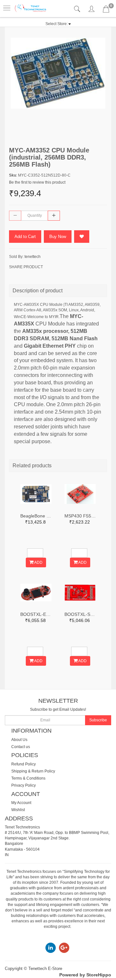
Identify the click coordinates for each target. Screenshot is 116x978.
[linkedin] (50, 947)
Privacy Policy (23, 785)
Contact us (20, 747)
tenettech (32, 256)
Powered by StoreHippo (85, 974)
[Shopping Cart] (106, 10)
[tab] (78, 9)
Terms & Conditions (28, 778)
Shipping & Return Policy (33, 771)
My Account (21, 802)
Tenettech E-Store (45, 968)
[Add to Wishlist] (81, 236)
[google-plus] (64, 947)
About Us (19, 739)
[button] (58, 24)
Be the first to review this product (37, 182)
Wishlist (18, 810)
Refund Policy (23, 764)
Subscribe (98, 720)
